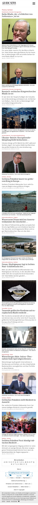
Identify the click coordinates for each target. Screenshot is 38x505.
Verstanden (14, 501)
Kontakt (18, 478)
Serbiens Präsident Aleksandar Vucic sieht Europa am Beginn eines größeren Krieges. (18, 185)
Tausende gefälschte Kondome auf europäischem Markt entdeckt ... (19, 311)
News (12, 478)
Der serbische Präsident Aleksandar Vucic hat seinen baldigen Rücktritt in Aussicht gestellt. (17, 406)
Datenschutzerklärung (18, 481)
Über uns (28, 484)
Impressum (26, 478)
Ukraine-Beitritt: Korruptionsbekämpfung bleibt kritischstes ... (16, 139)
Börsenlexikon (19, 460)
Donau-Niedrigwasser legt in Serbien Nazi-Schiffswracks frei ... (18, 265)
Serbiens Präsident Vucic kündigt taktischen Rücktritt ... (18, 441)
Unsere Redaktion (13, 487)
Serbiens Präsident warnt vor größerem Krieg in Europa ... (18, 180)
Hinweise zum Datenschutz (14, 484)
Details (8, 501)
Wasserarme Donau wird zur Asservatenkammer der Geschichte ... (18, 220)
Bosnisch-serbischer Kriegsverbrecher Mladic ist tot (19, 92)
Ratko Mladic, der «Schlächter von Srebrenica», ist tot (17, 15)
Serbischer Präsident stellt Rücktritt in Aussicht (19, 401)
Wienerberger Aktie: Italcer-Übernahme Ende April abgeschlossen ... (17, 357)
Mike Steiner (25, 487)
